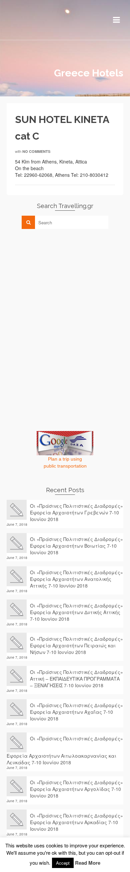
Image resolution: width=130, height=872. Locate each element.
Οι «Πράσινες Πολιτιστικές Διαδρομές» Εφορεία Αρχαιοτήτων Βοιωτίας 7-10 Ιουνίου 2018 (76, 546)
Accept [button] (63, 863)
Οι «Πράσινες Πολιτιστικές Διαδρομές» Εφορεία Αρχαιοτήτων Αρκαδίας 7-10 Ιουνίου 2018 (76, 822)
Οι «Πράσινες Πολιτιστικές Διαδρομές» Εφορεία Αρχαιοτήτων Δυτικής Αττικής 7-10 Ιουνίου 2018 (76, 612)
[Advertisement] (57, 280)
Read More (87, 862)
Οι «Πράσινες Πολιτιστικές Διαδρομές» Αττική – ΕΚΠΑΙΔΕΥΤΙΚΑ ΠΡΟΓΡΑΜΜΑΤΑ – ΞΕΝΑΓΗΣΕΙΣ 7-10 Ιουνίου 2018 (76, 679)
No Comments (36, 151)
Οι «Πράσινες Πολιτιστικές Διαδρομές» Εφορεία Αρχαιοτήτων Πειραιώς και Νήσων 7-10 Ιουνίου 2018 (76, 645)
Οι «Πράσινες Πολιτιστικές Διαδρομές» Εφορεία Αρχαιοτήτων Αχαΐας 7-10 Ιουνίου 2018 (76, 712)
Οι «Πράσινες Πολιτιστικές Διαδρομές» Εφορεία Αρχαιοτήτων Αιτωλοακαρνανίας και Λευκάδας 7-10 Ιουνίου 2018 (65, 750)
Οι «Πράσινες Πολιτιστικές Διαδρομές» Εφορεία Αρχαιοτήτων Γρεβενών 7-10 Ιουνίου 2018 (76, 512)
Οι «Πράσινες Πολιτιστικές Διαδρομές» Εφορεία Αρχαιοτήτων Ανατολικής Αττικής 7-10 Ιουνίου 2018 (76, 579)
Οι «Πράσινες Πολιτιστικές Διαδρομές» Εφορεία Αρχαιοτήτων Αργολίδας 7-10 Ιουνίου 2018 (76, 789)
